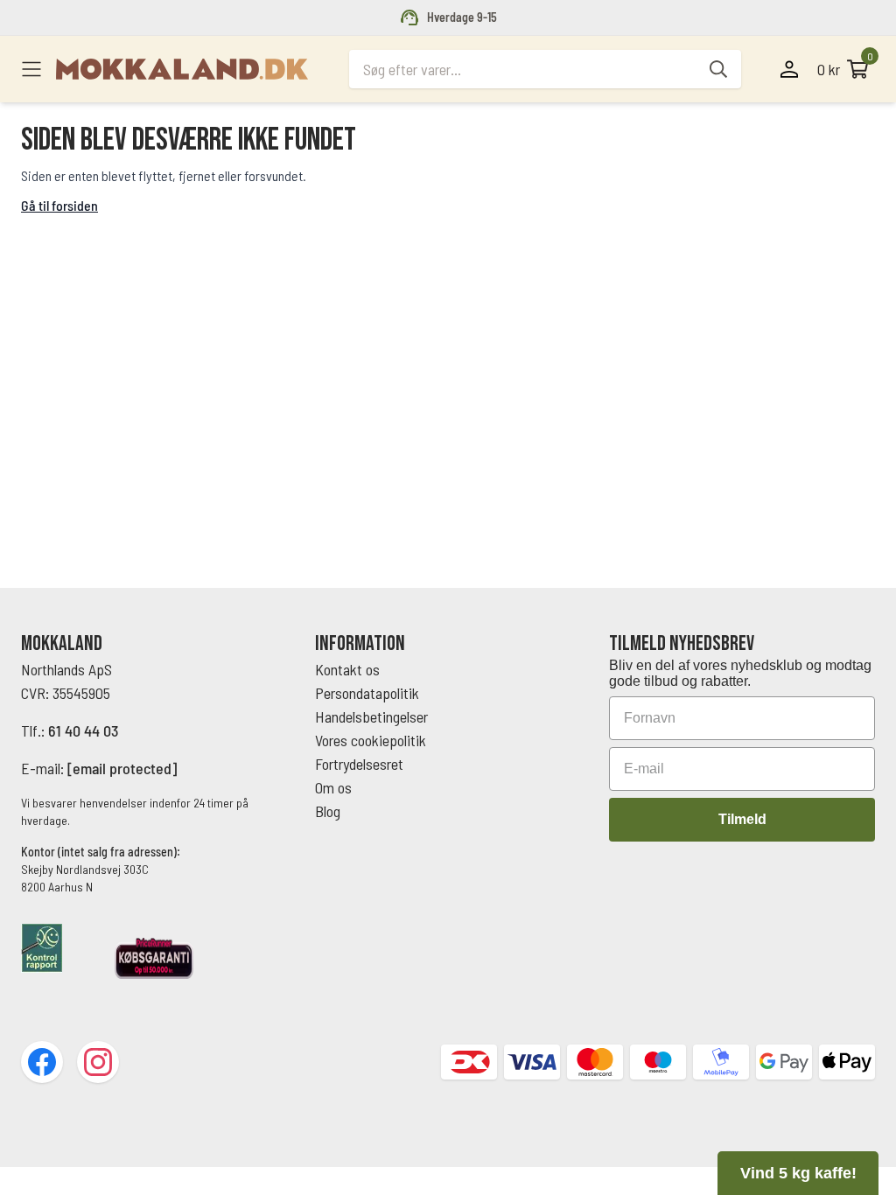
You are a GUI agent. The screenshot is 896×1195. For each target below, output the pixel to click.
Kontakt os (347, 669)
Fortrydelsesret (359, 763)
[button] (798, 1173)
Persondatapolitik (367, 692)
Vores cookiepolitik (370, 740)
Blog (327, 811)
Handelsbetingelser (373, 716)
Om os (333, 787)
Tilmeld (742, 819)
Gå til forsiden (59, 205)
